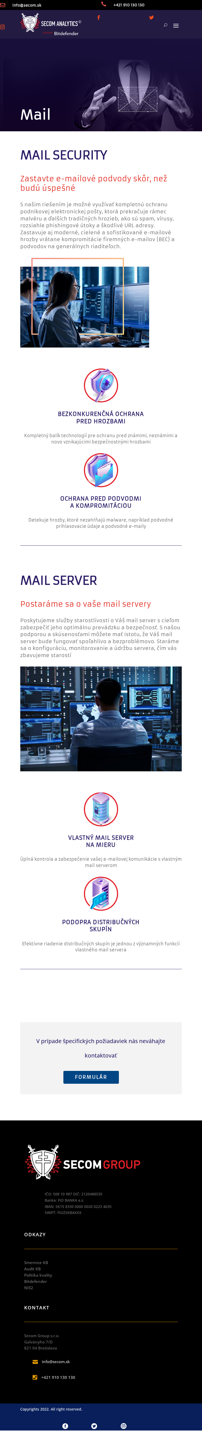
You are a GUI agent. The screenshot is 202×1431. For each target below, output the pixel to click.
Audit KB (32, 1268)
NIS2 (28, 1287)
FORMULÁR (91, 1077)
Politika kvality (38, 1275)
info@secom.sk (26, 5)
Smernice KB (36, 1262)
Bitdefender (35, 1281)
